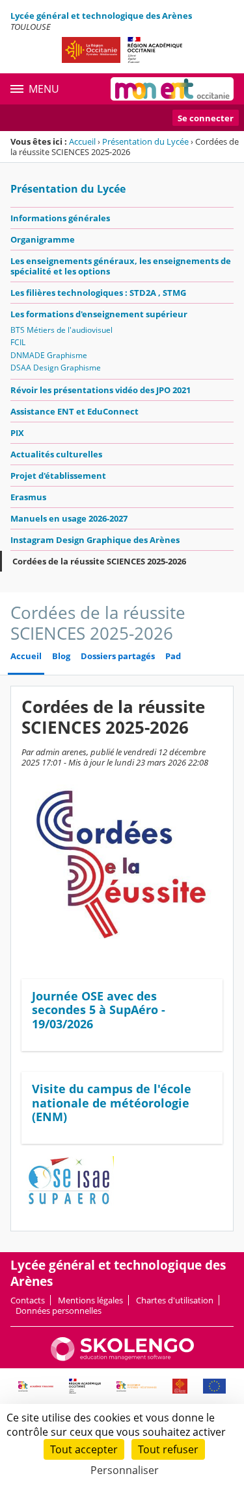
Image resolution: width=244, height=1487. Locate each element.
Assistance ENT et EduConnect (74, 411)
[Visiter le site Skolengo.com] (122, 1358)
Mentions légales (90, 1300)
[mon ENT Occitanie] (172, 88)
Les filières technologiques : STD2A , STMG (98, 292)
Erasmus (28, 497)
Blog (61, 656)
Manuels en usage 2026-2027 (69, 518)
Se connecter (206, 118)
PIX (17, 433)
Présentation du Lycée (145, 141)
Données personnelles (59, 1310)
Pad (173, 656)
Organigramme (42, 239)
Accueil (82, 141)
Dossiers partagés (118, 656)
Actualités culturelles (56, 454)
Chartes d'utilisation (174, 1300)
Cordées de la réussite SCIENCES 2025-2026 (99, 561)
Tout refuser (168, 1449)
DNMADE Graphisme (48, 355)
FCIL (17, 342)
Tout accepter (84, 1449)
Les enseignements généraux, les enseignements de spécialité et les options (120, 266)
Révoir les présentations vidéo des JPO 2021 (100, 390)
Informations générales (60, 218)
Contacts (27, 1300)
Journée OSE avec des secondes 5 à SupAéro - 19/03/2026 (98, 1010)
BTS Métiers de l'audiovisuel (61, 329)
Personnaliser (124, 1470)
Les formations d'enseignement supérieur (98, 314)
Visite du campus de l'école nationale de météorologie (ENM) (111, 1102)
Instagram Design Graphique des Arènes (95, 540)
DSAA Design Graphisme (55, 367)
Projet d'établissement (58, 475)
